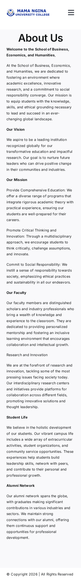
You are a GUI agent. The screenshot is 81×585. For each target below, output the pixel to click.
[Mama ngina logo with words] (28, 10)
